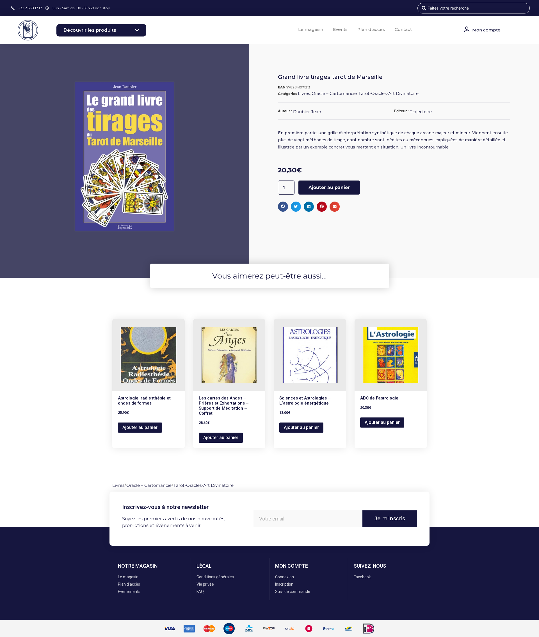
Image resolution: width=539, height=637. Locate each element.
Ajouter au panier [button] (139, 427)
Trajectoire (421, 111)
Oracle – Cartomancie (334, 93)
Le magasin (310, 29)
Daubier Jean (307, 111)
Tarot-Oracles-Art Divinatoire (388, 93)
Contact (403, 29)
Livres (304, 93)
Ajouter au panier (329, 187)
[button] (283, 207)
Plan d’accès (371, 29)
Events (340, 29)
